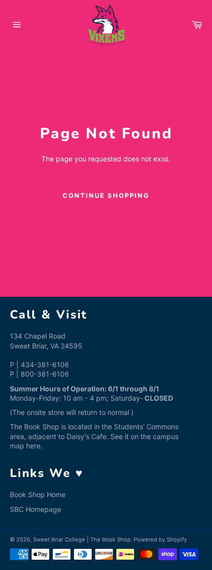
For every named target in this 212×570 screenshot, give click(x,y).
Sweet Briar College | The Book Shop (82, 539)
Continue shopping (106, 195)
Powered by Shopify (160, 539)
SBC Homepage (35, 509)
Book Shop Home (38, 494)
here (33, 446)
